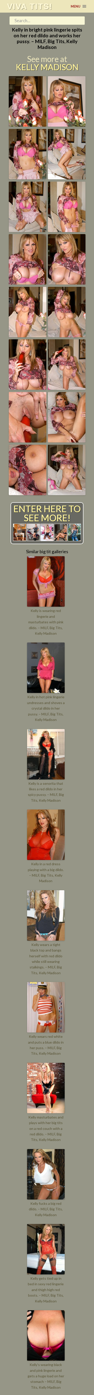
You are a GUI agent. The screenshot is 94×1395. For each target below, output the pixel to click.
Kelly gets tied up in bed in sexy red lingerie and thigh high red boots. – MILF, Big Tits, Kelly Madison (46, 1289)
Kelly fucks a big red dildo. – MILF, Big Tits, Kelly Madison (46, 1209)
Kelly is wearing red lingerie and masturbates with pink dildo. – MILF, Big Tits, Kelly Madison (45, 621)
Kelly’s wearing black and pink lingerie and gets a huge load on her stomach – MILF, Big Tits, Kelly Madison (46, 1375)
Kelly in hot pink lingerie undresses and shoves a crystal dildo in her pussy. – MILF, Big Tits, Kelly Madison (46, 708)
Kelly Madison (47, 67)
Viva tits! (29, 6)
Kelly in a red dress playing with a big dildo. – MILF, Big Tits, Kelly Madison (46, 872)
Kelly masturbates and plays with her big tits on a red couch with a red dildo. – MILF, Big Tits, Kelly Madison (45, 1128)
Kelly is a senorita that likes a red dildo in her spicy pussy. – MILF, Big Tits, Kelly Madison (46, 791)
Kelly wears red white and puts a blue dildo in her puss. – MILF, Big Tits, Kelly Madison (46, 1044)
